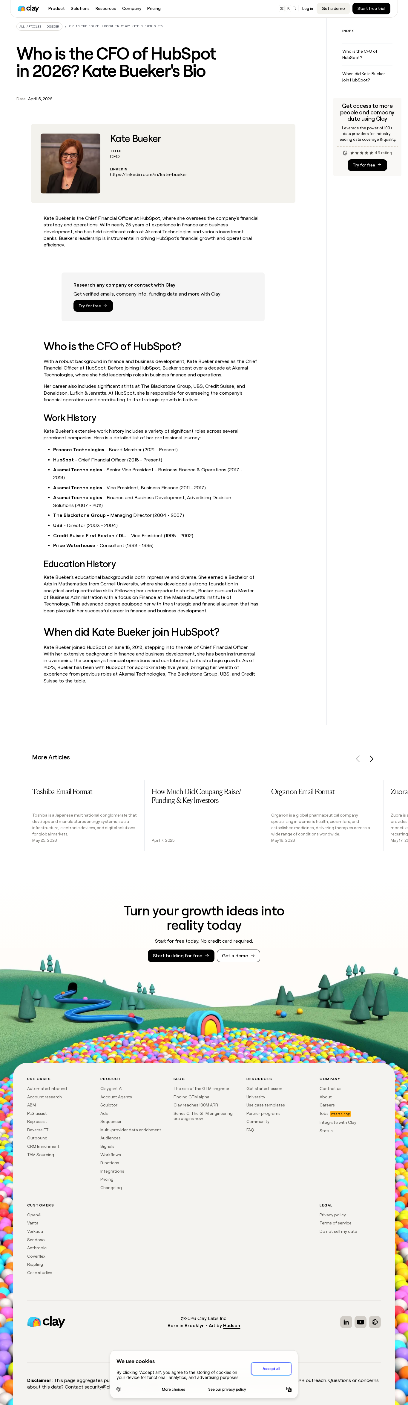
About (326, 1096)
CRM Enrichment (43, 1146)
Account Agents (116, 1096)
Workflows (110, 1154)
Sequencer (111, 1121)
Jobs (324, 1113)
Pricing (106, 1179)
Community (257, 1121)
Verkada (35, 1231)
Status (326, 1130)
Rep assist (37, 1121)
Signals (107, 1146)
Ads (104, 1113)
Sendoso (36, 1239)
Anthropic (37, 1247)
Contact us (330, 1088)
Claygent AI (111, 1088)
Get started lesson (264, 1088)
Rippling (35, 1264)
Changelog (111, 1187)
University (255, 1096)
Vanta (33, 1223)
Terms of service (336, 1223)
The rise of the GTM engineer (201, 1088)
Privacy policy (333, 1214)
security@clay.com (105, 1387)
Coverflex (36, 1256)
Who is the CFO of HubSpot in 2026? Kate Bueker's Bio (115, 26)
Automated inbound (47, 1088)
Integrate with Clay (338, 1122)
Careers (327, 1105)
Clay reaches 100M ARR (196, 1105)
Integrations (112, 1171)
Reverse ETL (39, 1129)
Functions (109, 1162)
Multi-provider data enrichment (130, 1129)
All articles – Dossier (39, 26)
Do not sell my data (338, 1231)
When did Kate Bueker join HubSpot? (363, 76)
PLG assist (37, 1113)
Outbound (37, 1137)
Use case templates (265, 1105)
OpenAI (34, 1214)
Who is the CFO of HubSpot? (359, 54)
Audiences (110, 1137)
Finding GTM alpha (191, 1096)
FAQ (250, 1129)
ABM (31, 1105)
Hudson (231, 1325)
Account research (44, 1096)
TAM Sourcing (40, 1154)
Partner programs (263, 1113)
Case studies (39, 1272)
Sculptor (108, 1105)
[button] (358, 760)
